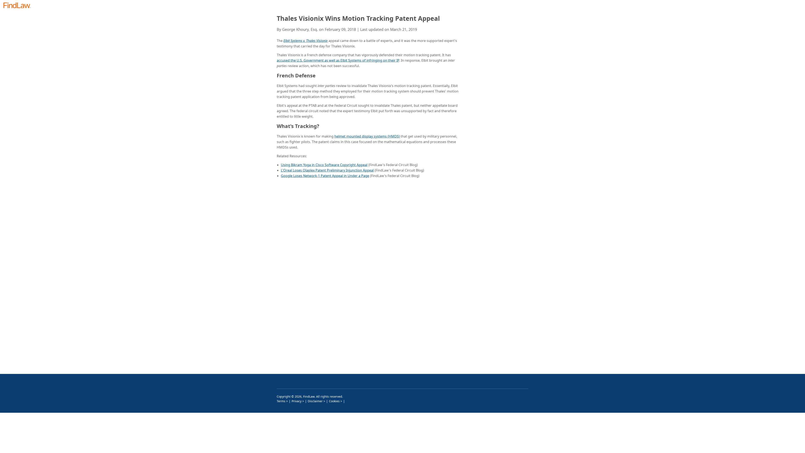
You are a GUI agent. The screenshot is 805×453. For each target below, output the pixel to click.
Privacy (296, 401)
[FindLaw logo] (18, 6)
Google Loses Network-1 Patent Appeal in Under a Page (325, 175)
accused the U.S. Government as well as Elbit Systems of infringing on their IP (338, 60)
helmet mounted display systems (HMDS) (367, 136)
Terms (281, 401)
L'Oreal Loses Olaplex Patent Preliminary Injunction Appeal (327, 170)
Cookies (334, 401)
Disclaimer (315, 401)
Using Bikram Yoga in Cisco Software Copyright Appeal (324, 165)
